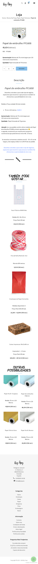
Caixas (19, 499)
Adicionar (21, 68)
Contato (19, 520)
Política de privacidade (19, 531)
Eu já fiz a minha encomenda (19, 545)
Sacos (19, 494)
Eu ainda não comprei (19, 543)
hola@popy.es (20, 481)
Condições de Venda (19, 525)
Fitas (19, 506)
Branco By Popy (11, 18)
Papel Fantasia (25, 18)
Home (4, 18)
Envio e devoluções (19, 527)
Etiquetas (19, 504)
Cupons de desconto (19, 550)
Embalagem (19, 508)
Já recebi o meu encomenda (19, 548)
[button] (23, 30)
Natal (19, 511)
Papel (18, 18)
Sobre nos (19, 522)
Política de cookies (19, 534)
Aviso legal (19, 529)
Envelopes (19, 497)
